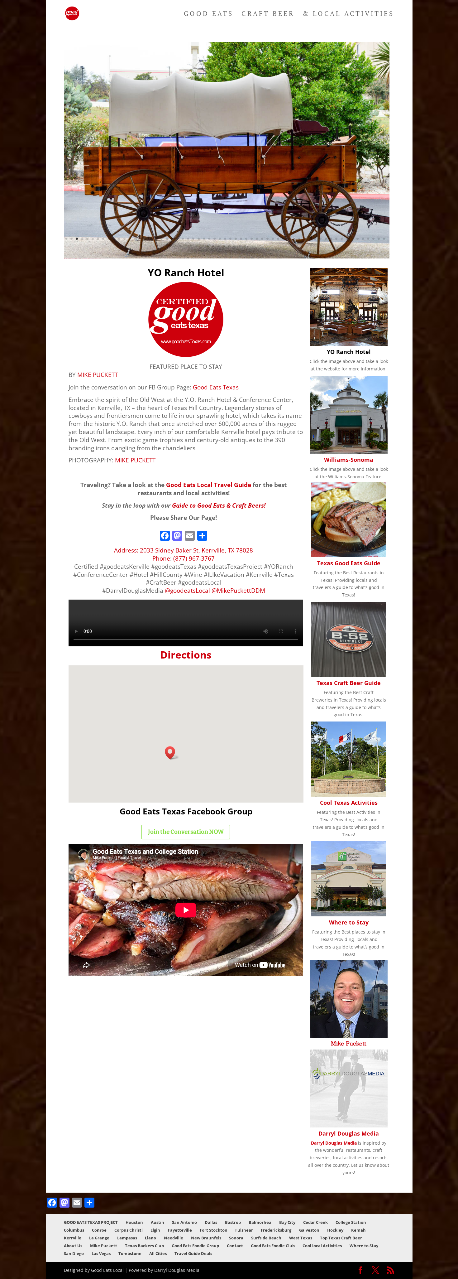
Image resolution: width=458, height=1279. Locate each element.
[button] (172, 753)
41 (278, 239)
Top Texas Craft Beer (341, 1238)
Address (125, 550)
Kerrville (72, 1238)
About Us (73, 1245)
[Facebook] (165, 536)
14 (135, 239)
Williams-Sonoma (348, 459)
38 (262, 239)
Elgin (155, 1230)
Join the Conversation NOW (186, 831)
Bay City (287, 1222)
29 (214, 239)
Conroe (99, 1230)
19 (161, 239)
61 (384, 239)
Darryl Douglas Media (348, 1133)
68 (240, 246)
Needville (173, 1238)
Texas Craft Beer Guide (349, 683)
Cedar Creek (315, 1222)
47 (310, 239)
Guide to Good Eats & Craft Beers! (218, 505)
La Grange (99, 1238)
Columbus (74, 1230)
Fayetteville (180, 1230)
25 (193, 239)
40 (273, 239)
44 (294, 239)
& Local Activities (348, 14)
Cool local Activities (322, 1245)
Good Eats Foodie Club (273, 1245)
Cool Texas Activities (349, 802)
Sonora (236, 1238)
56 (357, 239)
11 (119, 239)
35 (246, 239)
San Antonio (184, 1222)
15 (140, 239)
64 (218, 246)
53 (342, 239)
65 (224, 246)
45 (299, 239)
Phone (161, 558)
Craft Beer (267, 14)
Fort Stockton (213, 1230)
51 (331, 239)
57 (363, 239)
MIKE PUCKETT (97, 375)
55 (352, 239)
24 (188, 239)
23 (183, 239)
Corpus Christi (128, 1230)
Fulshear (244, 1230)
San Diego (74, 1253)
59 (373, 239)
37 (257, 239)
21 (172, 239)
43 (289, 239)
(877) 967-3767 (194, 558)
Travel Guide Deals (193, 1253)
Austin (157, 1222)
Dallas (211, 1222)
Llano (150, 1238)
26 (199, 239)
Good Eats (208, 14)
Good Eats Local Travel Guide (208, 485)
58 (368, 239)
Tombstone (129, 1253)
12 (124, 239)
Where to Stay (349, 922)
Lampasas (127, 1238)
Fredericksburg (276, 1230)
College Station (351, 1222)
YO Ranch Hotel (349, 351)
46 (304, 239)
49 (320, 239)
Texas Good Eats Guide (348, 563)
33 (236, 239)
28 (209, 239)
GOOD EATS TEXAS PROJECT (91, 1222)
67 (234, 246)
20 (167, 239)
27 (204, 239)
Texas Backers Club (144, 1245)
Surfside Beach (266, 1238)
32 (230, 239)
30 (220, 239)
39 (267, 239)
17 (151, 239)
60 (379, 239)
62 (208, 246)
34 (241, 239)
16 (146, 239)
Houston (134, 1222)
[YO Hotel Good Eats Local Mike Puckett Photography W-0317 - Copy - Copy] (226, 257)
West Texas (300, 1238)
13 (130, 239)
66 (229, 246)
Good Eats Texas (216, 387)
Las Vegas (101, 1253)
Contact (235, 1245)
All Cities (158, 1253)
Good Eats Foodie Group (195, 1245)
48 (315, 239)
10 (114, 239)
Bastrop (233, 1222)
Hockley (335, 1230)
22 (177, 239)
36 (251, 239)
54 (347, 239)
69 (245, 246)
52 (336, 239)
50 (326, 239)
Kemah (358, 1230)
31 (225, 239)
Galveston (309, 1230)
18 (156, 239)
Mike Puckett (348, 1043)
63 (213, 246)
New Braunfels (206, 1238)
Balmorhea (260, 1222)
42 (283, 239)
